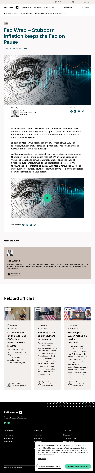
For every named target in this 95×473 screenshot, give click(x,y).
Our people (38, 438)
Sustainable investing (41, 7)
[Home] (11, 7)
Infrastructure (8, 435)
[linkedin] (5, 423)
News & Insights (68, 7)
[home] (4, 13)
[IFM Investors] (19, 412)
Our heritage (38, 435)
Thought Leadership (26, 13)
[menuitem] (26, 7)
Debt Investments (9, 438)
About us (55, 7)
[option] (62, 2)
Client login (66, 435)
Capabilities (25, 7)
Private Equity (8, 442)
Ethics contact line (69, 438)
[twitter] (8, 423)
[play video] (47, 198)
